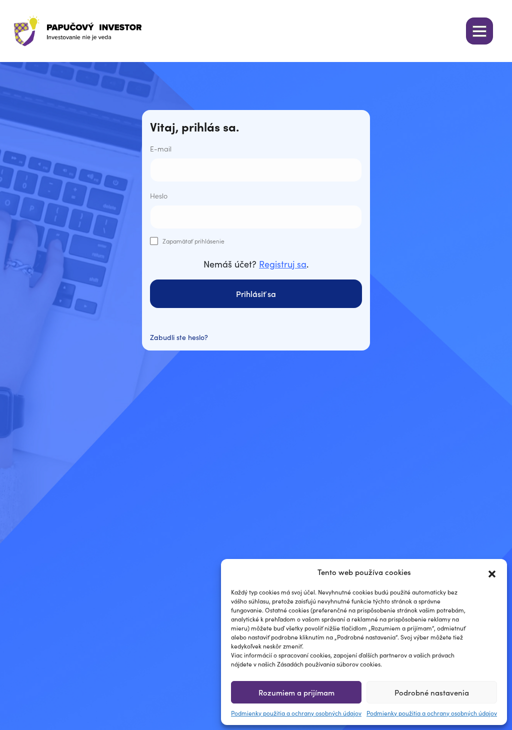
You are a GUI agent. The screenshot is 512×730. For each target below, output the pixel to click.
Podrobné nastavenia (431, 692)
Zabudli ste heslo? (179, 337)
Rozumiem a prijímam (296, 692)
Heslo (159, 195)
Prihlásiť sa (256, 293)
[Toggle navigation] (479, 31)
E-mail (161, 149)
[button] (492, 572)
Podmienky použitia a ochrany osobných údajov (296, 712)
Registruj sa (282, 264)
